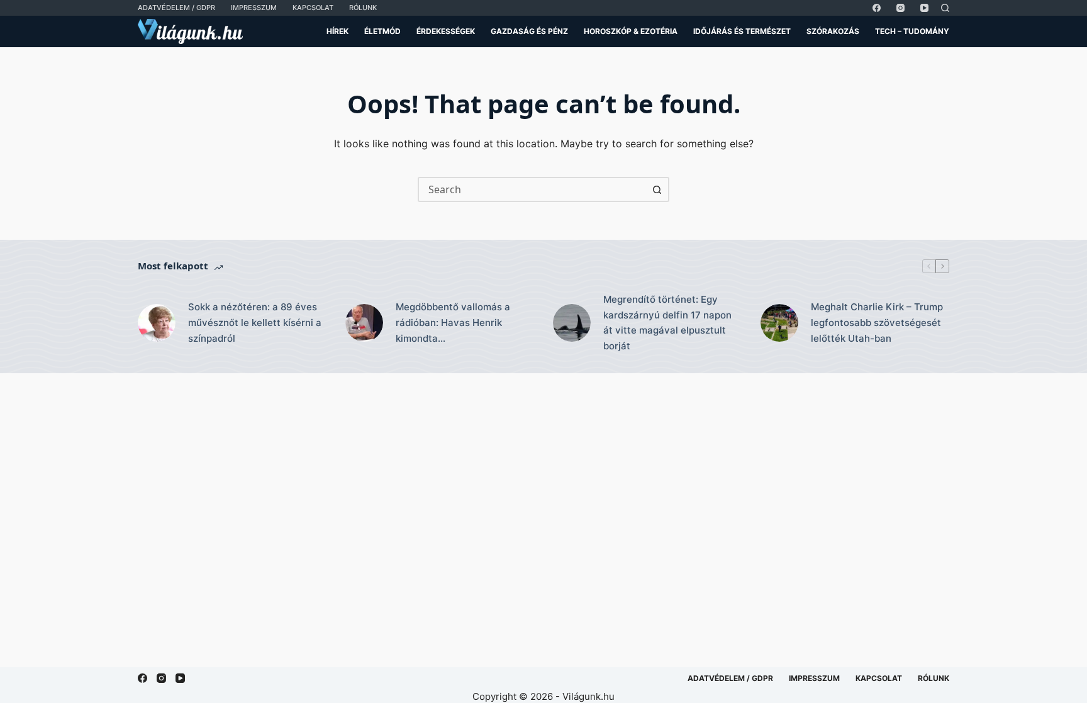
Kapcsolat (313, 7)
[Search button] (656, 189)
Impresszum (254, 7)
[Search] (945, 8)
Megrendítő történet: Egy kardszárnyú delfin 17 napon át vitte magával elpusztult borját (667, 322)
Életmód (382, 31)
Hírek (337, 31)
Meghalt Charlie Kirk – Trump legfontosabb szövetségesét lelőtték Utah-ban (877, 322)
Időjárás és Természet (742, 31)
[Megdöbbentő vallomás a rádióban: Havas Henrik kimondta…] (364, 323)
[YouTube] (924, 8)
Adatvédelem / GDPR (176, 7)
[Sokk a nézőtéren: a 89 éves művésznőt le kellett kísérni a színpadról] (157, 323)
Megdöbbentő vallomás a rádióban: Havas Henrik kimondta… (453, 322)
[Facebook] (876, 8)
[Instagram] (900, 8)
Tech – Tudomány (912, 31)
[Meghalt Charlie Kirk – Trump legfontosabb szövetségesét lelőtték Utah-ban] (779, 323)
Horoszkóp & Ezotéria (630, 31)
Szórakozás (832, 31)
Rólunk (363, 7)
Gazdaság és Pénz (529, 31)
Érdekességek (445, 31)
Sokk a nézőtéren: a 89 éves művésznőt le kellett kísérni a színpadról (254, 322)
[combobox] (532, 189)
